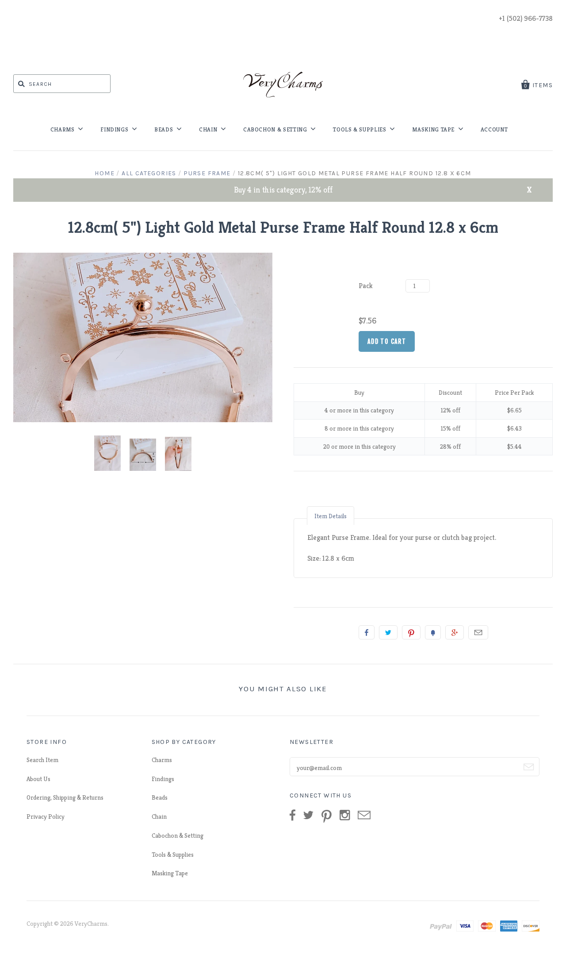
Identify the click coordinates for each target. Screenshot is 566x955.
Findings (163, 779)
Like (367, 632)
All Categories (149, 173)
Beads (160, 797)
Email (478, 632)
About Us (38, 779)
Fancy (433, 632)
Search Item (42, 760)
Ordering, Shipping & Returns (65, 797)
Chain (159, 816)
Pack (366, 285)
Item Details (330, 516)
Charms (162, 760)
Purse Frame (207, 173)
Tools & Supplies (173, 855)
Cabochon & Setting (177, 835)
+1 (454, 632)
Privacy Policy (46, 816)
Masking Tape (170, 873)
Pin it (411, 632)
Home (105, 173)
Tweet (388, 632)
